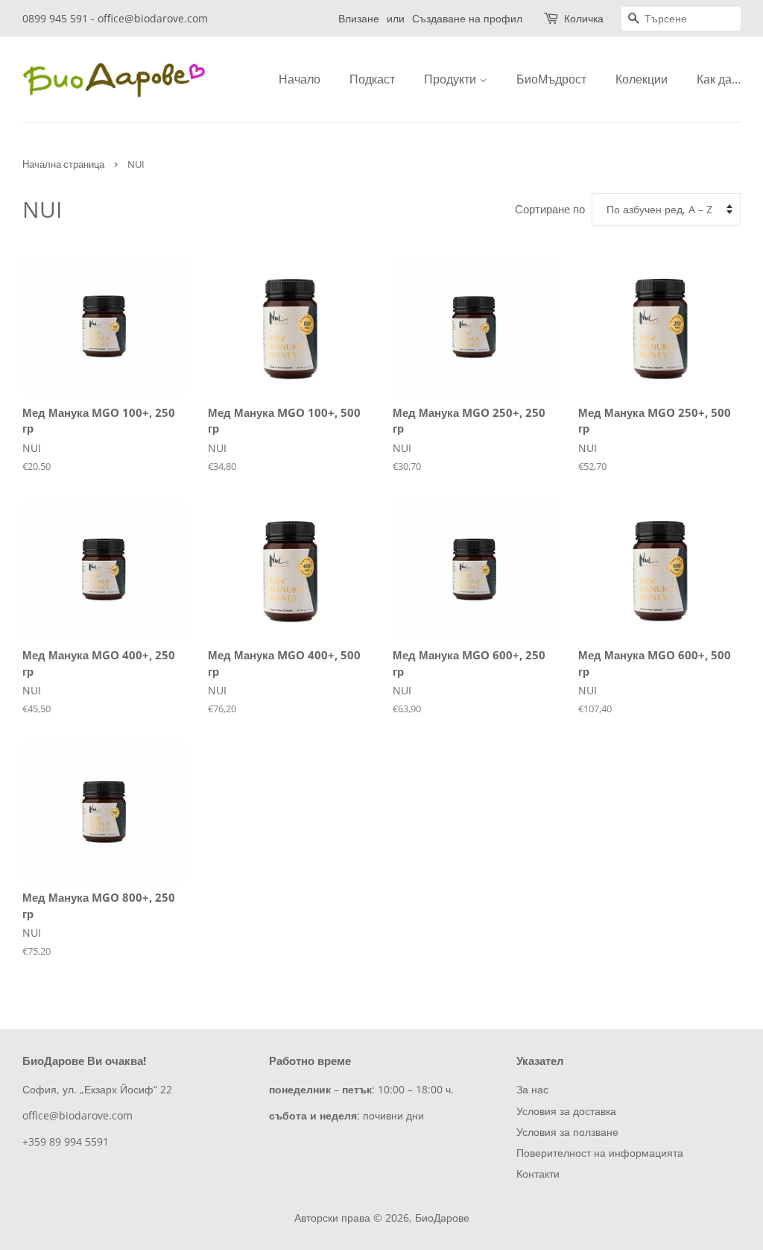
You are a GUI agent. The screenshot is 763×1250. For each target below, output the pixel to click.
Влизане (358, 18)
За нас (532, 1089)
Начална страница (63, 164)
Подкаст (372, 79)
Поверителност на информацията (599, 1153)
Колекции (641, 79)
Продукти (451, 79)
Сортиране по (550, 208)
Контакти (538, 1173)
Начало (299, 79)
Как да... (719, 79)
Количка (584, 18)
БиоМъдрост (551, 79)
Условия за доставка (566, 1111)
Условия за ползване (567, 1132)
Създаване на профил (467, 18)
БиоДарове (442, 1217)
